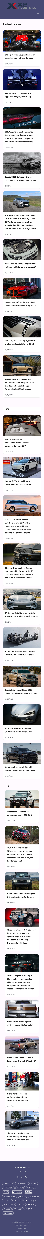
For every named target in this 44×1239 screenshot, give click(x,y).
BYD (7, 1192)
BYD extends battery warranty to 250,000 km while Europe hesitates (21, 614)
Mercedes (18, 1192)
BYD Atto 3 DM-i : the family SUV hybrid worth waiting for (18, 730)
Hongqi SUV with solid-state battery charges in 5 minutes (18, 482)
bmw (24, 1196)
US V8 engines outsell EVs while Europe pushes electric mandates (20, 768)
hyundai (9, 1204)
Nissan (19, 1209)
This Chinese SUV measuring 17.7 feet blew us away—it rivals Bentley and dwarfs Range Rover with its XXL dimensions (19, 384)
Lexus (19, 1200)
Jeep (8, 1209)
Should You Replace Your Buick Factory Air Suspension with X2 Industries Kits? (20, 1136)
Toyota (21, 1188)
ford (35, 1184)
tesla (8, 1200)
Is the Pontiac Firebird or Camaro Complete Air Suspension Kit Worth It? (18, 1097)
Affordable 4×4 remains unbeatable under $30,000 (19, 813)
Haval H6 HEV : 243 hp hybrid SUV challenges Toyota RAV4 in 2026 (20, 342)
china (29, 1192)
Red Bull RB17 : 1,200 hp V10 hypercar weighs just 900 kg (18, 95)
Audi (32, 1204)
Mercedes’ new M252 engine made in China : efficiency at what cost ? (20, 265)
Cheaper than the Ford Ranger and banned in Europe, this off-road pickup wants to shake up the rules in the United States (19, 573)
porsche (35, 1196)
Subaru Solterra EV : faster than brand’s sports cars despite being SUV (17, 442)
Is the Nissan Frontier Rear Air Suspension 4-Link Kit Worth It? (21, 1059)
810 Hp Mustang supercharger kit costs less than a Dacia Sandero (20, 56)
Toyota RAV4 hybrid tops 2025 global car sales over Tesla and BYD (21, 691)
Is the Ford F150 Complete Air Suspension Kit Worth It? (20, 1023)
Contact (22, 1171)
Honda (22, 1204)
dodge (32, 1188)
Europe (9, 1213)
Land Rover (11, 1196)
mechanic (9, 1184)
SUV (30, 1209)
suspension (23, 1184)
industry (31, 1200)
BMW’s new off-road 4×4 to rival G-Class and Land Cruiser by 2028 (20, 304)
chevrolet (9, 1188)
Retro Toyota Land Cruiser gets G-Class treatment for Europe (21, 895)
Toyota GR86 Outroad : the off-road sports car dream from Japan (20, 178)
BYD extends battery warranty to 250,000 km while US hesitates (20, 653)
